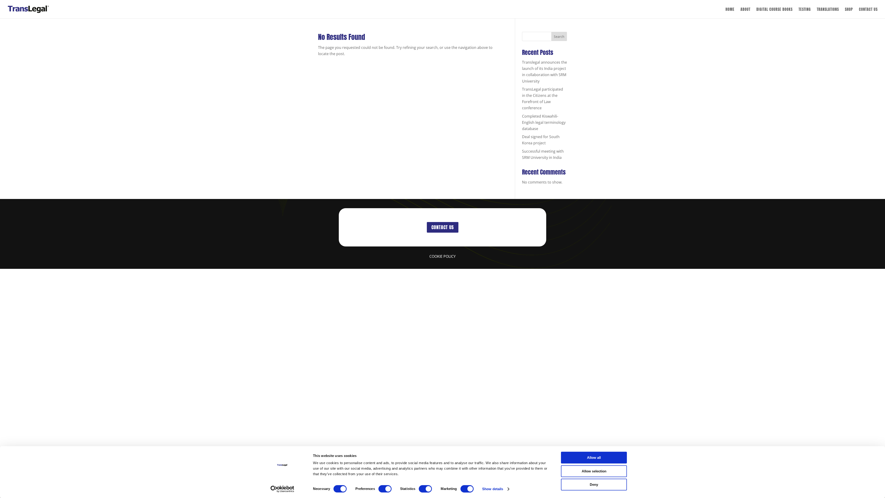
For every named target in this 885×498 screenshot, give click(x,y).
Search (559, 36)
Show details (492, 489)
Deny (594, 484)
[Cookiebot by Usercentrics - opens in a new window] (282, 489)
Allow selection (594, 471)
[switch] (385, 488)
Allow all (594, 457)
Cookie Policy (442, 256)
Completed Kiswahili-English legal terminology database (544, 122)
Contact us (442, 227)
